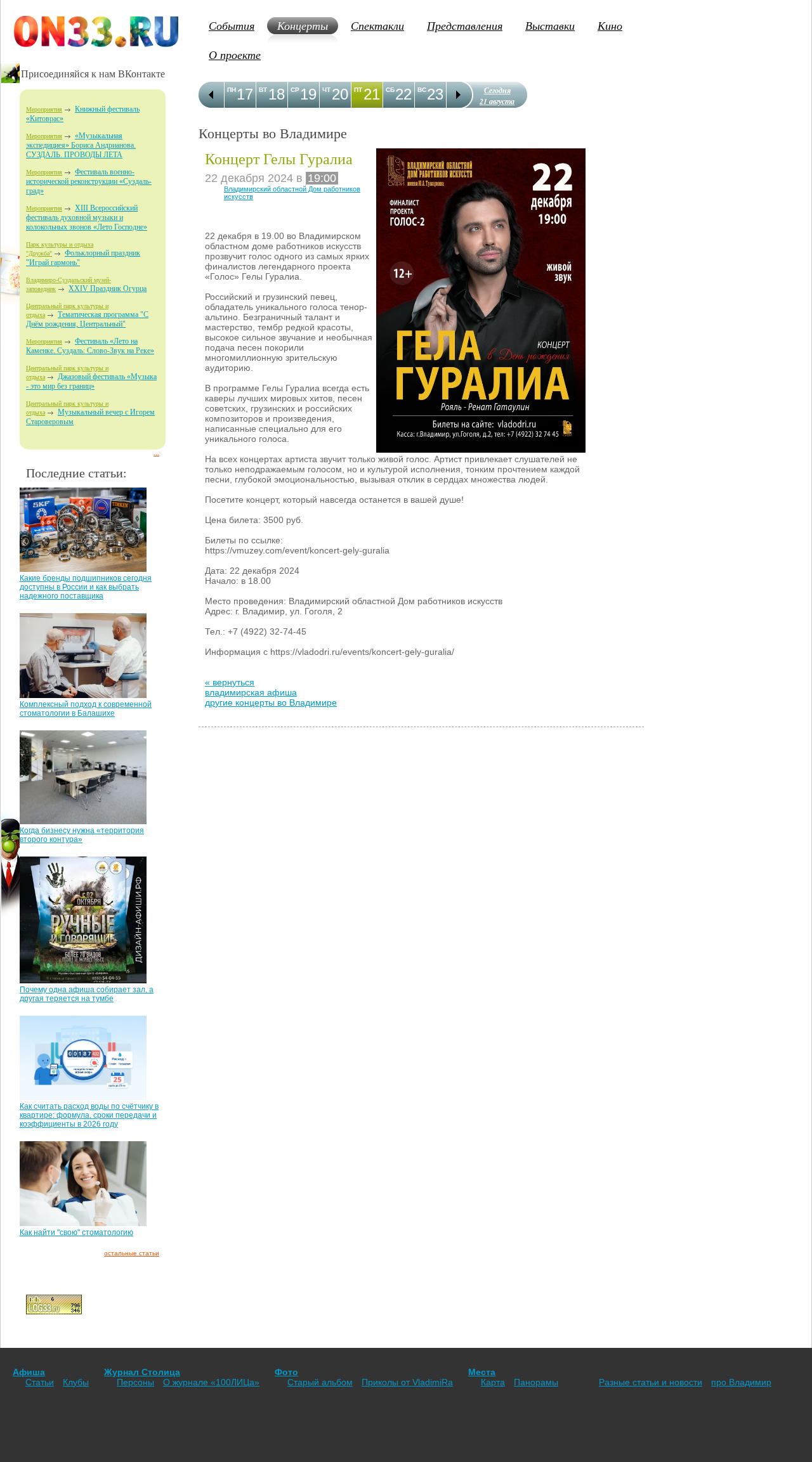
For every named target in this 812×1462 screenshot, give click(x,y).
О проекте (235, 54)
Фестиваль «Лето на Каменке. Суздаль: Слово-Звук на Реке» (90, 346)
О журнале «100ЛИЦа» (211, 1382)
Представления (464, 25)
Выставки (550, 25)
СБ (390, 89)
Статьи (39, 1382)
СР (295, 89)
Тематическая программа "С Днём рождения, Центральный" (87, 319)
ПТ (358, 89)
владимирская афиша (251, 692)
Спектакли (377, 25)
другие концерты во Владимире (271, 702)
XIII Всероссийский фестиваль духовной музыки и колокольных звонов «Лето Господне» (86, 217)
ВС (421, 89)
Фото (286, 1372)
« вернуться (229, 682)
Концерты (302, 25)
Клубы (76, 1382)
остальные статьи (131, 1253)
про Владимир (741, 1382)
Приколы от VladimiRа (407, 1382)
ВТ (263, 89)
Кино (610, 25)
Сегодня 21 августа (497, 96)
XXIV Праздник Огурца (108, 288)
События (231, 25)
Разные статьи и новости (650, 1382)
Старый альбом (320, 1382)
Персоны (135, 1382)
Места (481, 1372)
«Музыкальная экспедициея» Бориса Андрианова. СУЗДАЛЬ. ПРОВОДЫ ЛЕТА (81, 145)
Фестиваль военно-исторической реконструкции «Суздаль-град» (89, 181)
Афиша (29, 1372)
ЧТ (326, 89)
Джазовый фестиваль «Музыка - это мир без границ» (91, 381)
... (156, 453)
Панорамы (536, 1382)
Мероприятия (44, 109)
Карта (493, 1382)
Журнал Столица (142, 1372)
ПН (231, 89)
